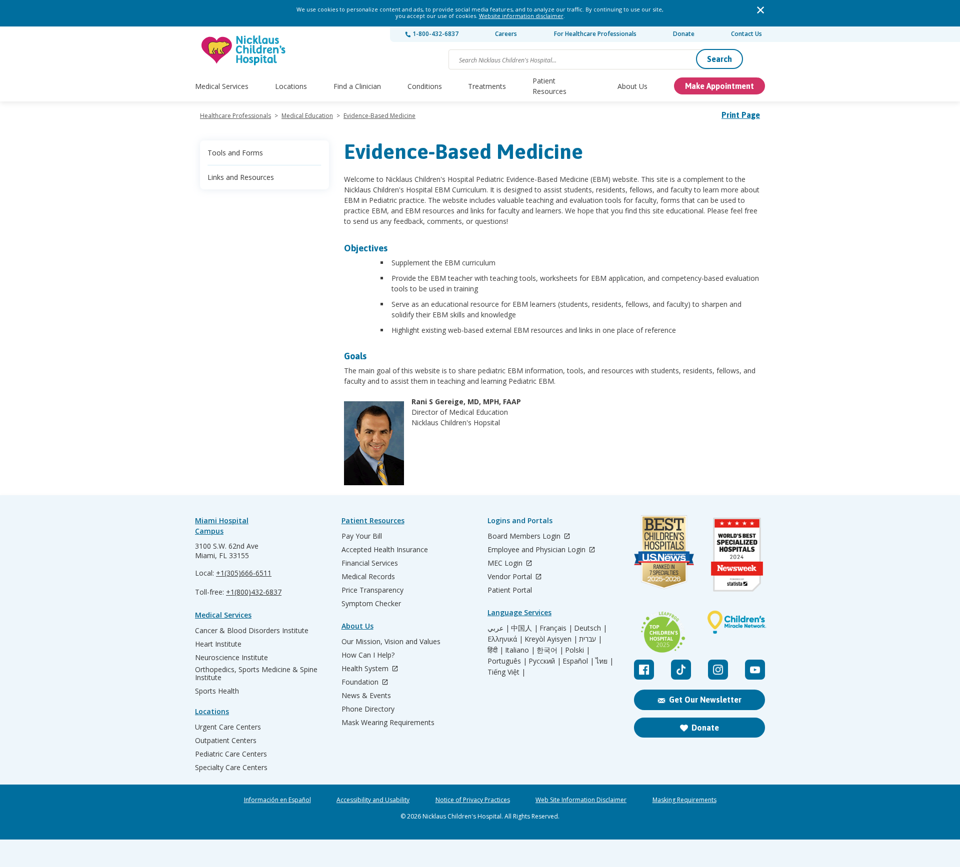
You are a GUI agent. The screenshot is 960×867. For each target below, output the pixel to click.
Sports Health (217, 691)
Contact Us (746, 33)
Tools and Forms (235, 152)
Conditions (425, 86)
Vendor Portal (511, 577)
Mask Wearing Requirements (388, 723)
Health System (366, 669)
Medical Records (368, 577)
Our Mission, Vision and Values (391, 642)
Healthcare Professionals (235, 115)
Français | (556, 628)
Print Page (741, 114)
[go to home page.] (244, 50)
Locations (291, 86)
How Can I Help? (368, 655)
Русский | (544, 661)
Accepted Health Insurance (385, 550)
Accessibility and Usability (373, 800)
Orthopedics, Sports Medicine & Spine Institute (256, 674)
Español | (578, 661)
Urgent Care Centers (228, 727)
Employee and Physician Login (538, 550)
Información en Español (277, 800)
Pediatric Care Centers (231, 754)
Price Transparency (373, 590)
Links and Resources (241, 177)
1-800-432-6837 (434, 33)
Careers (506, 33)
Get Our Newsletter (705, 699)
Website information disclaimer (521, 15)
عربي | (499, 628)
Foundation (361, 682)
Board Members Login (525, 536)
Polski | (577, 650)
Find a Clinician (357, 86)
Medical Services (221, 86)
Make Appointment (719, 85)
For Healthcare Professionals (595, 33)
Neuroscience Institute (231, 658)
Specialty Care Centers (231, 768)
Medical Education (307, 115)
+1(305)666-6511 (244, 573)
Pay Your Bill (362, 536)
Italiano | (520, 650)
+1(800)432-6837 (254, 592)
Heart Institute (218, 644)
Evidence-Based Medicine (380, 115)
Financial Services (370, 563)
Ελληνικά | (505, 639)
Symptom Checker (371, 604)
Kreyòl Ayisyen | (551, 639)
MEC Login (506, 563)
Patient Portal (510, 590)
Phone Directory (368, 709)
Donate (683, 33)
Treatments (487, 86)
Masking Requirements (684, 800)
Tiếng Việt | (507, 672)
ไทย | (605, 661)
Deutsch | (590, 628)
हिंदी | (496, 650)
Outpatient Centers (225, 741)
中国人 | (524, 628)
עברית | (590, 639)
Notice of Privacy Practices (473, 800)
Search (719, 58)
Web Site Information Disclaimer (581, 800)
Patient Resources (549, 86)
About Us (633, 86)
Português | (507, 661)
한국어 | (550, 650)
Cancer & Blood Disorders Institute (251, 631)
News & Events (366, 696)
